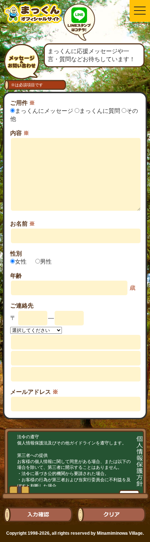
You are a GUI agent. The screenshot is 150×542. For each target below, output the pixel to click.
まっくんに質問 (100, 111)
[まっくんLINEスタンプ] (79, 23)
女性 (21, 261)
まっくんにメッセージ (45, 111)
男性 (46, 261)
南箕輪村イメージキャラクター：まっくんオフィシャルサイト (33, 19)
